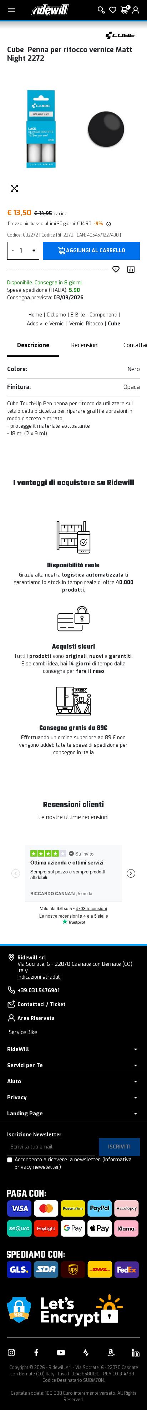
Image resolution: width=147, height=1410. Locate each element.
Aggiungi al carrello (95, 250)
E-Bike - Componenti (94, 314)
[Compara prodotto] (132, 269)
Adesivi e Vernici (46, 323)
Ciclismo (56, 314)
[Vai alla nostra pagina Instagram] (11, 1352)
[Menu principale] (11, 10)
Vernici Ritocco (86, 323)
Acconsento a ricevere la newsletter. (73, 1163)
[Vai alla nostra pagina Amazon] (110, 1352)
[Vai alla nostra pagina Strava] (86, 1352)
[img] (108, 224)
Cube (114, 323)
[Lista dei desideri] (112, 10)
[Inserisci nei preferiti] (117, 269)
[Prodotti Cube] (120, 34)
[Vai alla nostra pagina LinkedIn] (135, 1352)
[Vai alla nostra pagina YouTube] (61, 1352)
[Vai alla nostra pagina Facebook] (36, 1352)
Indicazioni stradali (39, 977)
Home (35, 314)
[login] (135, 10)
